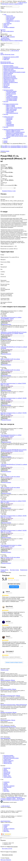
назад (7, 851)
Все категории (10, 63)
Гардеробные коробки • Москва (8, 689)
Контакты (3, 29)
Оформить (8, 859)
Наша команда (9, 19)
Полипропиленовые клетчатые (8, 726)
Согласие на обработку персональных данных (12, 799)
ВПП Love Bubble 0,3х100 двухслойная (10, 359)
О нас (5, 14)
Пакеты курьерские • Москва (8, 680)
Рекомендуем (6, 773)
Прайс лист (6, 24)
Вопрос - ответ (7, 775)
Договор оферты (21, 798)
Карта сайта (6, 791)
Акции (12, 54)
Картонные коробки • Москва (8, 720)
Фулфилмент (6, 58)
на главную (14, 851)
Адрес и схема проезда (8, 31)
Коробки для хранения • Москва (8, 712)
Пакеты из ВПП (7, 762)
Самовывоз (12, 36)
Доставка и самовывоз (8, 27)
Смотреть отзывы (5, 151)
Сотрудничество (7, 23)
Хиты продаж (6, 772)
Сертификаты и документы (13, 20)
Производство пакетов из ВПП (11, 56)
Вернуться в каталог (13, 846)
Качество (5, 784)
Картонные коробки (5, 738)
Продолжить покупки (7, 848)
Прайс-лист (6, 59)
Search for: (3, 6)
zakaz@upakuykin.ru (5, 39)
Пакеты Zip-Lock (7, 763)
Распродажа (8, 54)
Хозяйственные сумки (8, 756)
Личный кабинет (5, 38)
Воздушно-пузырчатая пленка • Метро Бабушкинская (14, 704)
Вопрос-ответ (9, 15)
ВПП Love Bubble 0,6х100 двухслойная (10, 557)
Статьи (8, 22)
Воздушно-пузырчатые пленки (11, 758)
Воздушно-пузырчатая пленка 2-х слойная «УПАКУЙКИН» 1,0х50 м (11, 318)
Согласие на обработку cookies (8, 798)
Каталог (3, 54)
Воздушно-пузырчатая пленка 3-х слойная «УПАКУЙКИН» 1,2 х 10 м (11, 546)
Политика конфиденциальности (14, 797)
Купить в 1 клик (12, 190)
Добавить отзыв (4, 669)
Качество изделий (10, 17)
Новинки (5, 770)
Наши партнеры (10, 18)
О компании (6, 782)
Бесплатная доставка (6, 61)
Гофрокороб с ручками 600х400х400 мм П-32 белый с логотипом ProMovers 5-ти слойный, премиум (14, 332)
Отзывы (5, 26)
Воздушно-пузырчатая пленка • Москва (10, 695)
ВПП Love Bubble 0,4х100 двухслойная (10, 369)
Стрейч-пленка (7, 759)
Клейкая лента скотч (8, 760)
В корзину (5, 190)
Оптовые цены (9, 320)
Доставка (4, 36)
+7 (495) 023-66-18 (22, 2)
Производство (6, 768)
